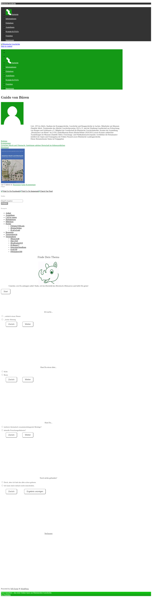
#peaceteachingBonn (18, 247)
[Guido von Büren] (12, 124)
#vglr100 (13, 249)
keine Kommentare (28, 185)
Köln (6, 372)
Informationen (11, 19)
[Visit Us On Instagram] (29, 191)
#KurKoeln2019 (16, 243)
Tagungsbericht (11, 234)
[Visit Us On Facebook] (10, 191)
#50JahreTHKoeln (17, 226)
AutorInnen (10, 27)
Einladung (9, 23)
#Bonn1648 (14, 239)
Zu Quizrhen (6, 595)
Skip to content (6, 46)
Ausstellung (10, 215)
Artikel (8, 213)
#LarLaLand (15, 230)
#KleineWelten (16, 228)
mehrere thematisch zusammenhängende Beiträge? (23, 427)
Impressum (10, 40)
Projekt (8, 224)
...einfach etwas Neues (12, 316)
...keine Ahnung (10, 320)
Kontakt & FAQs (12, 32)
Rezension (17, 185)
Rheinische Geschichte (8, 3)
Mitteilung (9, 222)
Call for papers (11, 217)
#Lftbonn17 (14, 245)
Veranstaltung (11, 237)
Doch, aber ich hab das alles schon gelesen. (20, 482)
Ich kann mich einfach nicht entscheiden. (19, 486)
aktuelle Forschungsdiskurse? (15, 430)
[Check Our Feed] (45, 191)
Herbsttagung (11, 219)
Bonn (6, 375)
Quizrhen (9, 36)
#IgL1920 (14, 241)
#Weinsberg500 (16, 252)
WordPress (25, 589)
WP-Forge (14, 589)
